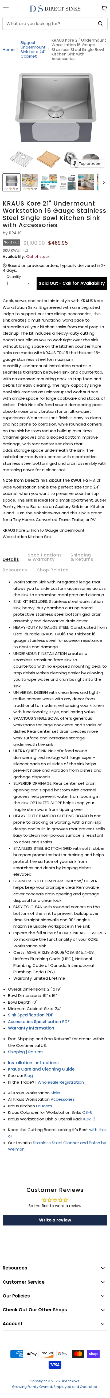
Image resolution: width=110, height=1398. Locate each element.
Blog (28, 1075)
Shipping (17, 1052)
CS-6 (87, 1112)
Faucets (44, 1106)
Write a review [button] (55, 1220)
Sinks (55, 1093)
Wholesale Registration (61, 1082)
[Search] (100, 24)
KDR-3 (89, 1119)
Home (9, 49)
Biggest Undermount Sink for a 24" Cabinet (33, 49)
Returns (36, 1052)
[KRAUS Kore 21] (11, 182)
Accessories (63, 1099)
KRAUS (15, 233)
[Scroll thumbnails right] (102, 183)
